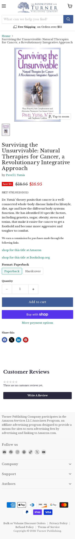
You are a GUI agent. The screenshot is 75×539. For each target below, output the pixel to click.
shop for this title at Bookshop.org (26, 257)
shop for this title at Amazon (21, 250)
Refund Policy (24, 527)
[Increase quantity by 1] (33, 289)
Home (6, 36)
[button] (37, 395)
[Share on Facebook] (4, 340)
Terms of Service (49, 527)
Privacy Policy (59, 523)
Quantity (7, 281)
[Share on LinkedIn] (18, 340)
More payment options (37, 322)
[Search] (68, 19)
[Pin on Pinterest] (25, 340)
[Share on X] (11, 340)
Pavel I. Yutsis (15, 175)
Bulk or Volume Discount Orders (24, 523)
